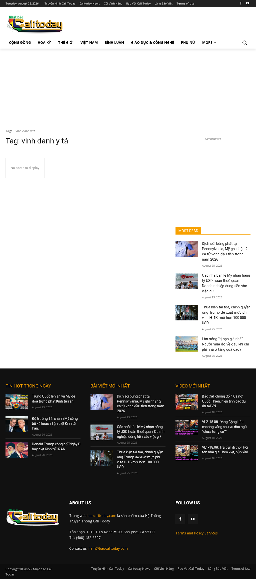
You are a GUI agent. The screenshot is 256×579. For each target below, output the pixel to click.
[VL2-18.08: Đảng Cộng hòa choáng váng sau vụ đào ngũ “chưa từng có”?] (187, 427)
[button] (244, 43)
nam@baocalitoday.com (108, 548)
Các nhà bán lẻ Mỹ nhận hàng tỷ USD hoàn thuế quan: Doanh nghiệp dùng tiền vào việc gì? (140, 432)
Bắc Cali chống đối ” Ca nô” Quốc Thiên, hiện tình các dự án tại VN (224, 401)
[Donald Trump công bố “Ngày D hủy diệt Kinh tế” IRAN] (17, 450)
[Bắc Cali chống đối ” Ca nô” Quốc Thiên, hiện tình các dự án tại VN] (187, 402)
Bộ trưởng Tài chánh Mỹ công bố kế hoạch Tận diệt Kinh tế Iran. (55, 423)
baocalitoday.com (102, 515)
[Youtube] (247, 4)
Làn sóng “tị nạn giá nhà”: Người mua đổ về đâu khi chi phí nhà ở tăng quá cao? (225, 344)
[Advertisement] (128, 86)
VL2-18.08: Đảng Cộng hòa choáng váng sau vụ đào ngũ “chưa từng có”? (224, 427)
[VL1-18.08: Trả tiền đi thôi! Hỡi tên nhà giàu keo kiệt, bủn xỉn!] (187, 453)
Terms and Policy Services (197, 533)
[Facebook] (241, 4)
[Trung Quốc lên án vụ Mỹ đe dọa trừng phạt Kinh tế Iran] (17, 402)
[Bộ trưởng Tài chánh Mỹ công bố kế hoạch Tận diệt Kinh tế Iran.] (17, 424)
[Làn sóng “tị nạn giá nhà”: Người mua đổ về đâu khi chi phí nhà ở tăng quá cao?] (187, 344)
